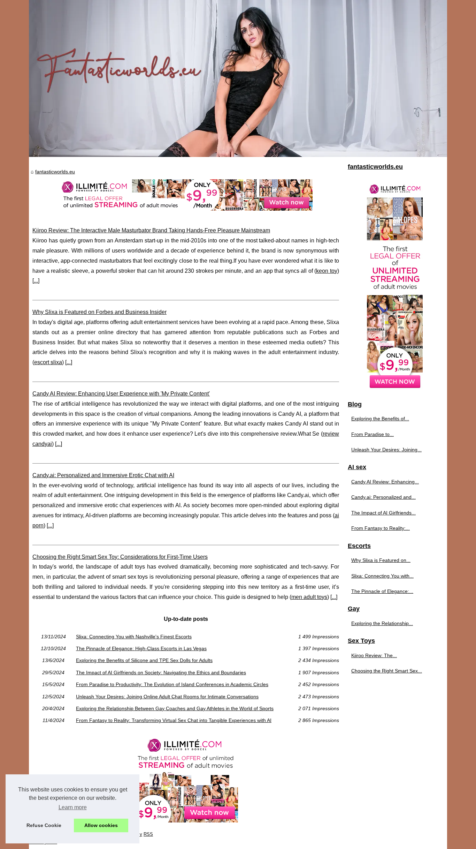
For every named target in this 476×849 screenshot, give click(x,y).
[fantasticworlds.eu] (238, 78)
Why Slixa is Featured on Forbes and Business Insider (99, 312)
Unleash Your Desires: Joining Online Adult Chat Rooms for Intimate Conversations (167, 696)
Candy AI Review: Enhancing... (385, 481)
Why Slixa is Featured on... (380, 560)
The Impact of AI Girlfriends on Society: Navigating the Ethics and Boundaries (161, 672)
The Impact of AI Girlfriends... (383, 513)
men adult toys (309, 597)
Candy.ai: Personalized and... (383, 497)
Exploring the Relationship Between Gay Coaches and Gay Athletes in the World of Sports (175, 708)
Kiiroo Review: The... (374, 655)
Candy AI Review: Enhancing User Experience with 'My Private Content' (121, 394)
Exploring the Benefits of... (380, 418)
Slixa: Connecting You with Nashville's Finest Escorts (134, 636)
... (36, 281)
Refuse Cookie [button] (43, 825)
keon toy (326, 271)
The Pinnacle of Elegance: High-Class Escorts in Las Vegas (141, 648)
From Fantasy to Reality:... (380, 528)
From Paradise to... (372, 434)
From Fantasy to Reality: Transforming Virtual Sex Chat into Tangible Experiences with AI (173, 720)
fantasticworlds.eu (55, 171)
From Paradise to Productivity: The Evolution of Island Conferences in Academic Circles (172, 684)
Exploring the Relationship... (382, 623)
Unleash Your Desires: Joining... (386, 449)
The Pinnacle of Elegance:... (382, 591)
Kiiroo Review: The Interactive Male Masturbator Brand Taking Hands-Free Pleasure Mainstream (151, 230)
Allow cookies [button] (101, 825)
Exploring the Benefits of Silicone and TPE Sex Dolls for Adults (144, 660)
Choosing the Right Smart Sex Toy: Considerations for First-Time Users (120, 557)
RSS (148, 834)
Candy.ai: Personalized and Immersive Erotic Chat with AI (103, 475)
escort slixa (48, 362)
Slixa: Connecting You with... (382, 576)
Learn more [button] (73, 807)
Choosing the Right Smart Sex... (386, 671)
